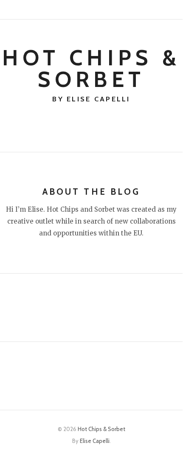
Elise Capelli (95, 440)
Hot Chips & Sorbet (91, 68)
